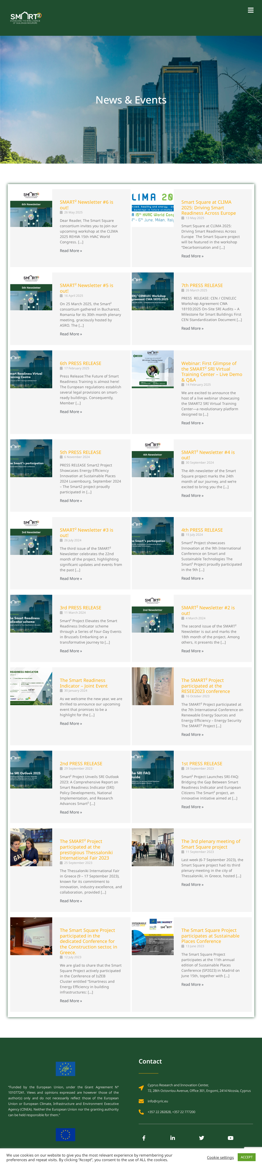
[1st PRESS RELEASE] (153, 787)
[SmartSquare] (25, 17)
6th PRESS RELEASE (80, 363)
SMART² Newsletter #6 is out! (86, 205)
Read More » (71, 251)
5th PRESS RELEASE (80, 452)
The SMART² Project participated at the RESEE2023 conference (205, 685)
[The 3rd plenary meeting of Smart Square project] (153, 870)
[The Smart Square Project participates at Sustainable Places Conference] (153, 964)
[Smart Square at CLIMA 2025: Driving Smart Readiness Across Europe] (153, 228)
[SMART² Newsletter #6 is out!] (31, 228)
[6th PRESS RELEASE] (31, 392)
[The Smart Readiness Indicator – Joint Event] (31, 706)
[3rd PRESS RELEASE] (31, 628)
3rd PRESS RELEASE (80, 607)
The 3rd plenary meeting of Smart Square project (210, 844)
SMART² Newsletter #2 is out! (208, 610)
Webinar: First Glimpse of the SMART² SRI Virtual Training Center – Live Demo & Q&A (211, 371)
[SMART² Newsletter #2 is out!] (153, 628)
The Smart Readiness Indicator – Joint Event (84, 683)
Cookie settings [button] (220, 1157)
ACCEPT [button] (247, 1157)
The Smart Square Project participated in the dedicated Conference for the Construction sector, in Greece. (88, 941)
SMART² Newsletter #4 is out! (208, 455)
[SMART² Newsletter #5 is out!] (31, 308)
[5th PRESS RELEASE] (31, 475)
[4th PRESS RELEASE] (153, 553)
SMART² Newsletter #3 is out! (86, 533)
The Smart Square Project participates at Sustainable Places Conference (210, 935)
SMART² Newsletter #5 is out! (86, 288)
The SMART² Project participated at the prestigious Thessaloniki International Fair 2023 (86, 849)
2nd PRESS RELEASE (81, 763)
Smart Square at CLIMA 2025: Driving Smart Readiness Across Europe (208, 207)
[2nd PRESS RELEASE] (31, 787)
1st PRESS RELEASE (201, 763)
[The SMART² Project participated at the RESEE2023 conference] (153, 706)
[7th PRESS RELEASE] (153, 308)
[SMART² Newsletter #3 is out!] (31, 553)
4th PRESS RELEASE (202, 530)
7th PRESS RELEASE (202, 285)
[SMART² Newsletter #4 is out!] (153, 475)
